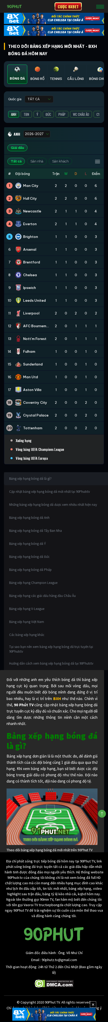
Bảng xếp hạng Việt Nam (26, 622)
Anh (13, 114)
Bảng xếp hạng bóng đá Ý (27, 543)
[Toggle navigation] (100, 6)
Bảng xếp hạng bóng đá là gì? (30, 478)
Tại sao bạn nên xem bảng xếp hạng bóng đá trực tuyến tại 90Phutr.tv (51, 649)
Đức (48, 114)
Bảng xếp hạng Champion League (33, 583)
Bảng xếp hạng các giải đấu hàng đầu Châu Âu (42, 596)
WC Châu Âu (81, 114)
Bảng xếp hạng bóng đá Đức (29, 556)
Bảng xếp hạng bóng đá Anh (29, 517)
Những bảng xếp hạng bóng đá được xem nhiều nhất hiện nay (53, 504)
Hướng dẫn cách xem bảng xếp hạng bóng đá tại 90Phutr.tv (51, 663)
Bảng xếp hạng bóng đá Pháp (30, 569)
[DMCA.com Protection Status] (54, 983)
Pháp (62, 114)
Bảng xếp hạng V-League (26, 609)
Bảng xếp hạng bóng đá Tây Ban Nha (35, 530)
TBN (26, 114)
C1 (97, 114)
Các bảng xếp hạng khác (26, 635)
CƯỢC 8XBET (68, 6)
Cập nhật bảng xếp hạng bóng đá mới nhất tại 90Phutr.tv (49, 491)
